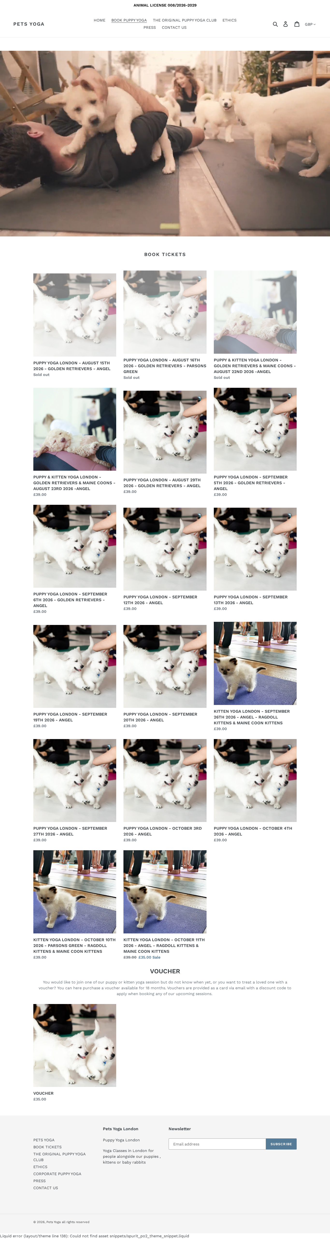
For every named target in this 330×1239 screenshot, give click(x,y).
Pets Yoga (28, 24)
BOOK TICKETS (47, 1147)
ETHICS (40, 1167)
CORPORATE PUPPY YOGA (57, 1174)
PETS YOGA (44, 1140)
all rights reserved (75, 1222)
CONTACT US (45, 1188)
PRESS (39, 1181)
